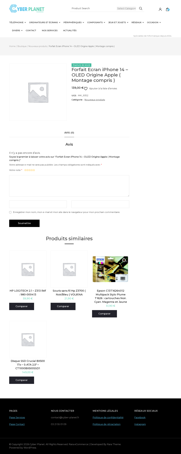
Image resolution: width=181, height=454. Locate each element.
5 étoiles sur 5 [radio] (33, 170)
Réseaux (136, 22)
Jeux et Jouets (117, 22)
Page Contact (17, 424)
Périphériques (72, 22)
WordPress (30, 447)
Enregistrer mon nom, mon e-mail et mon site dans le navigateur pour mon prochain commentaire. (66, 212)
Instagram (140, 424)
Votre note (15, 170)
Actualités (70, 30)
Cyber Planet (37, 444)
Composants (95, 22)
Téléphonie (16, 22)
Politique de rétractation (106, 424)
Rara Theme (114, 444)
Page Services (17, 417)
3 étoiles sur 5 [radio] (29, 170)
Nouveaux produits (94, 99)
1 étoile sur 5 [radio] (25, 170)
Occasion (152, 22)
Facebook (140, 417)
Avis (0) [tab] (69, 132)
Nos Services (50, 30)
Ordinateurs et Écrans (43, 22)
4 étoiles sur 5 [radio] (31, 170)
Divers (16, 30)
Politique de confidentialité (108, 417)
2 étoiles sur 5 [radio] (27, 170)
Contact (31, 30)
